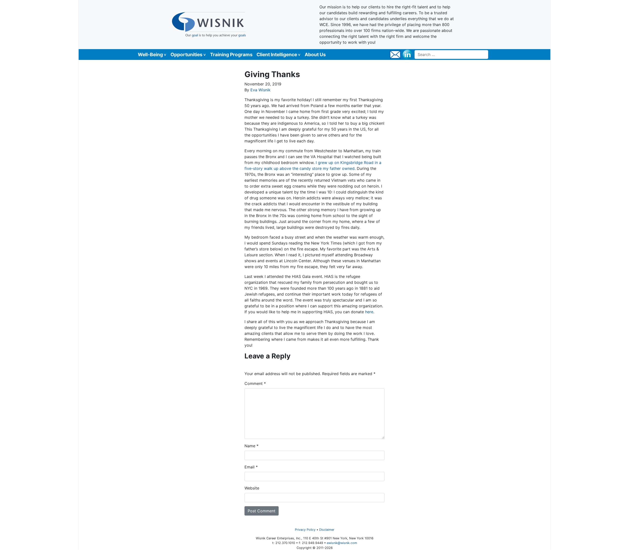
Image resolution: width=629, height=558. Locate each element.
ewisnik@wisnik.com (342, 543)
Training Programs (231, 54)
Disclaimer (326, 529)
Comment (255, 383)
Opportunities (186, 54)
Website (251, 488)
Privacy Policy (305, 529)
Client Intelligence (277, 54)
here (369, 311)
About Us (315, 54)
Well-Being (150, 54)
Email (251, 466)
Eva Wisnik (260, 89)
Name (251, 445)
